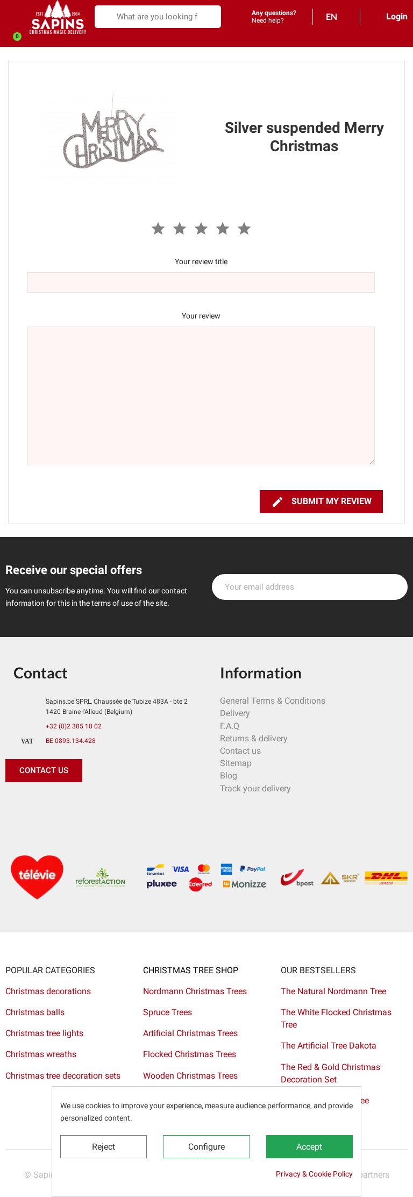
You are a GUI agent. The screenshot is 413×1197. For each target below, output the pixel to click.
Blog (228, 775)
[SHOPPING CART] (11, 40)
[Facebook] (16, 803)
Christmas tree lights (44, 1033)
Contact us (240, 751)
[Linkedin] (137, 803)
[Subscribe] (394, 587)
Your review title (201, 261)
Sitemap (236, 763)
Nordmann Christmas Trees (195, 991)
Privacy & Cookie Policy (314, 1174)
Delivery (235, 713)
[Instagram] (64, 803)
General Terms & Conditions (272, 701)
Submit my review (321, 501)
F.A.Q (229, 726)
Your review (201, 315)
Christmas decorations (48, 991)
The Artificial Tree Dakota (328, 1045)
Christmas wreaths (40, 1054)
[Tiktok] (113, 803)
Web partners (364, 1175)
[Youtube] (88, 803)
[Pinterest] (40, 803)
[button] (43, 770)
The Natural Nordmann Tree (333, 991)
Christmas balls (35, 1012)
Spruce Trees (167, 1012)
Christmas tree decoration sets (62, 1076)
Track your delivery (255, 788)
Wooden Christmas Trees (190, 1076)
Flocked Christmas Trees (189, 1054)
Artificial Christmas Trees (190, 1033)
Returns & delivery (254, 738)
